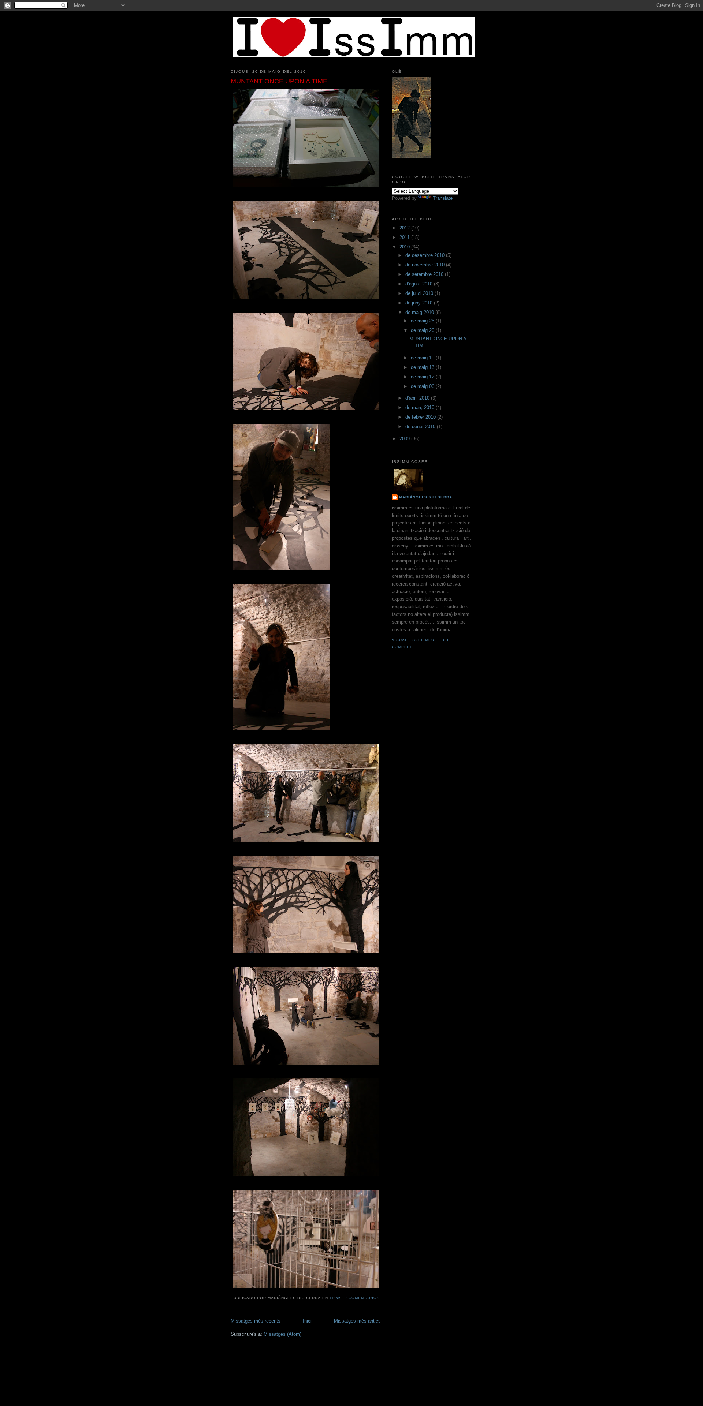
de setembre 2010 (425, 274)
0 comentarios (362, 1298)
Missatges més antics (357, 1321)
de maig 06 (423, 386)
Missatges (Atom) (282, 1334)
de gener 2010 (421, 426)
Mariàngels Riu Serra (425, 497)
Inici (307, 1321)
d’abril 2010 (418, 398)
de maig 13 (423, 367)
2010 (405, 247)
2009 (405, 438)
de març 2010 (420, 407)
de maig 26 (423, 321)
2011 (405, 237)
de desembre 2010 (425, 255)
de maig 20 (423, 330)
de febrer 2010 (421, 417)
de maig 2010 (420, 312)
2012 (405, 228)
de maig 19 (423, 357)
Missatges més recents (255, 1321)
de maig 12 (423, 376)
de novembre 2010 (425, 265)
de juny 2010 (419, 303)
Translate (443, 198)
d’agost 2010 (419, 284)
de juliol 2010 (420, 293)
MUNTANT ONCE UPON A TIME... (282, 81)
